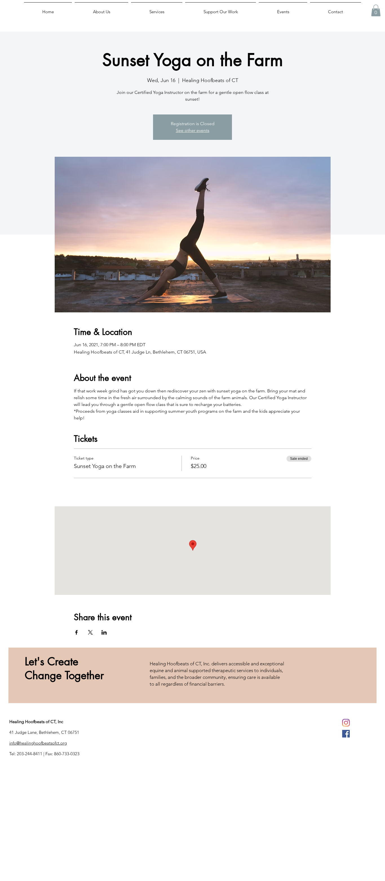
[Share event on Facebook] (76, 632)
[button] (376, 10)
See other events (192, 130)
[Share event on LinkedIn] (104, 632)
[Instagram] (346, 723)
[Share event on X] (90, 632)
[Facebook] (346, 734)
